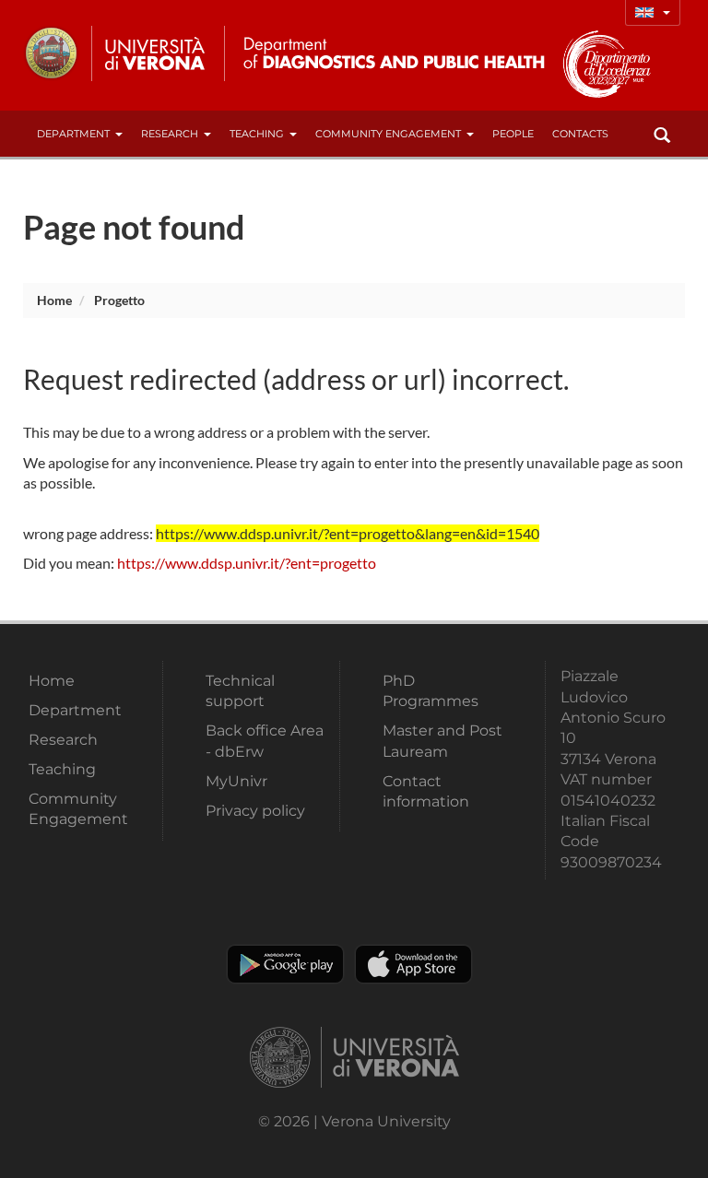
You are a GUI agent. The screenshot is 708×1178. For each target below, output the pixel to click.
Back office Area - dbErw (265, 741)
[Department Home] (386, 53)
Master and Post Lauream (442, 741)
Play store (285, 964)
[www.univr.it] (115, 53)
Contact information (426, 791)
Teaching (257, 133)
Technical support (240, 691)
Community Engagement (388, 133)
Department (73, 133)
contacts (580, 133)
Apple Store (413, 964)
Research (169, 133)
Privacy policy (255, 810)
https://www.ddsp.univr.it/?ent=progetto (246, 562)
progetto (119, 300)
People (513, 133)
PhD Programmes (430, 691)
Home (54, 300)
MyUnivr (236, 781)
